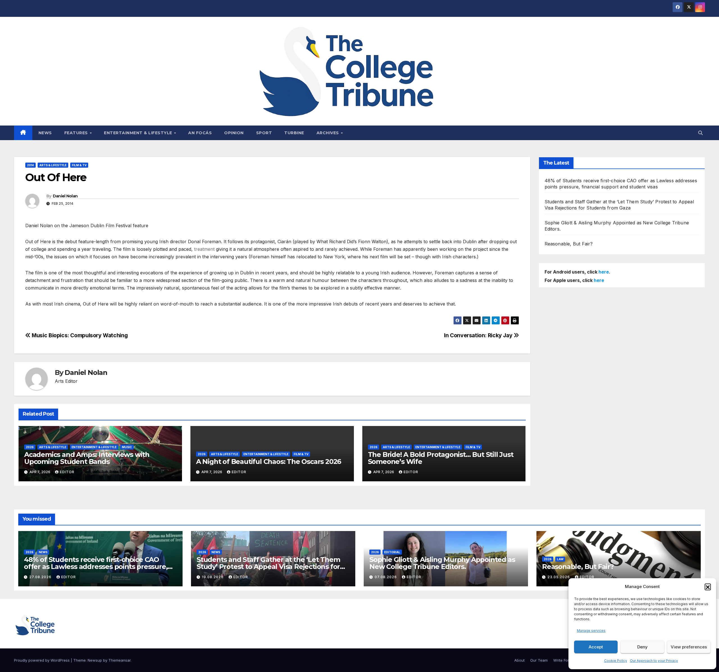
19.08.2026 (213, 577)
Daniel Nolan (65, 196)
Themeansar (119, 660)
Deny (642, 647)
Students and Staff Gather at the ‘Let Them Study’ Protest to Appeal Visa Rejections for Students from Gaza (268, 566)
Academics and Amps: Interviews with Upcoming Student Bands (86, 458)
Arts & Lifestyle (53, 165)
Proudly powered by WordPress (42, 660)
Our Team (539, 660)
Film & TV (79, 165)
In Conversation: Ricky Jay (479, 335)
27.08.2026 (41, 577)
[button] (708, 586)
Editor (67, 472)
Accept (596, 647)
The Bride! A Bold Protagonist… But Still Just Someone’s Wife (440, 458)
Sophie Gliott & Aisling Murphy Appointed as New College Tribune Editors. (442, 563)
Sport (264, 132)
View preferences (689, 647)
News (45, 132)
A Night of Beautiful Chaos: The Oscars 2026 (268, 461)
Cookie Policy (615, 661)
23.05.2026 (559, 577)
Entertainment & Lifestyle (138, 132)
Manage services (591, 630)
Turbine (294, 132)
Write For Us (564, 660)
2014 (30, 165)
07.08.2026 (386, 577)
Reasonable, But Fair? (569, 244)
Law (560, 559)
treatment (204, 249)
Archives (328, 132)
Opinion (234, 132)
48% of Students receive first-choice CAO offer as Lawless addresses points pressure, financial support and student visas (95, 566)
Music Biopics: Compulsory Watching (79, 335)
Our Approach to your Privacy (654, 661)
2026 (30, 447)
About (519, 660)
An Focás (200, 132)
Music (127, 447)
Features (76, 132)
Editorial (392, 552)
